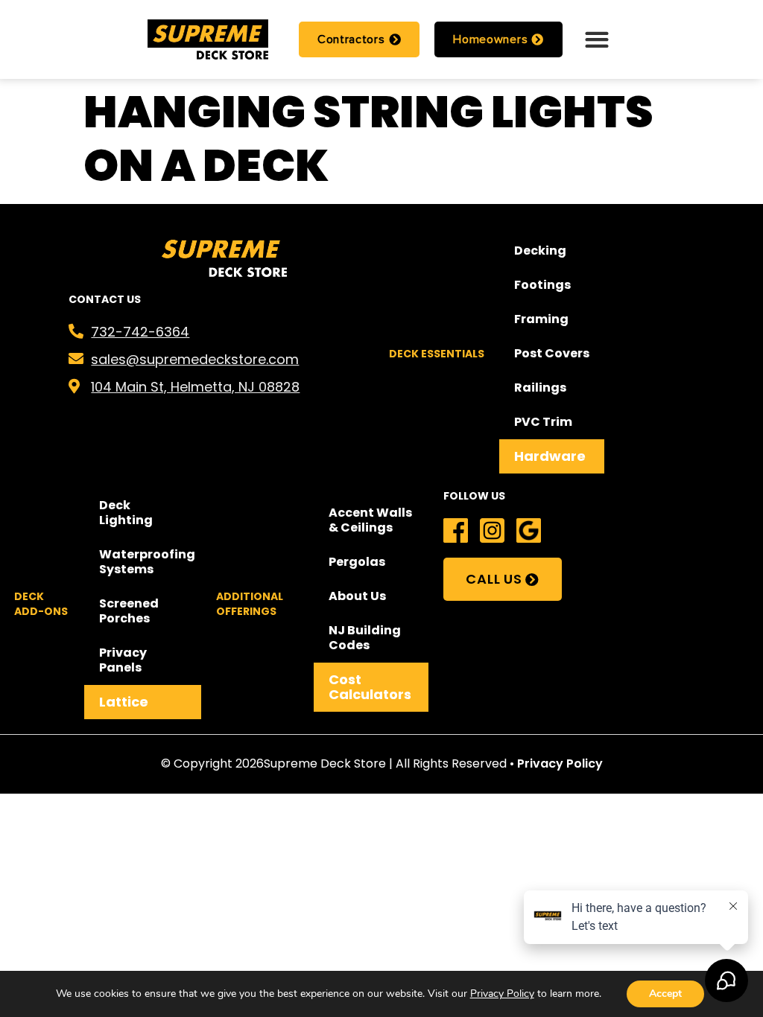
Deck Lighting (126, 513)
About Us (357, 596)
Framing (541, 319)
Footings (542, 284)
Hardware (550, 456)
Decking (540, 250)
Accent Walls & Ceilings (370, 520)
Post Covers (551, 353)
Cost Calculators (370, 687)
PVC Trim (543, 421)
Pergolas (357, 561)
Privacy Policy (560, 763)
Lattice (123, 701)
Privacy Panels (123, 660)
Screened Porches (129, 611)
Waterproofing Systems (147, 562)
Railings (540, 387)
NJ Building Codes (365, 638)
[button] (596, 39)
